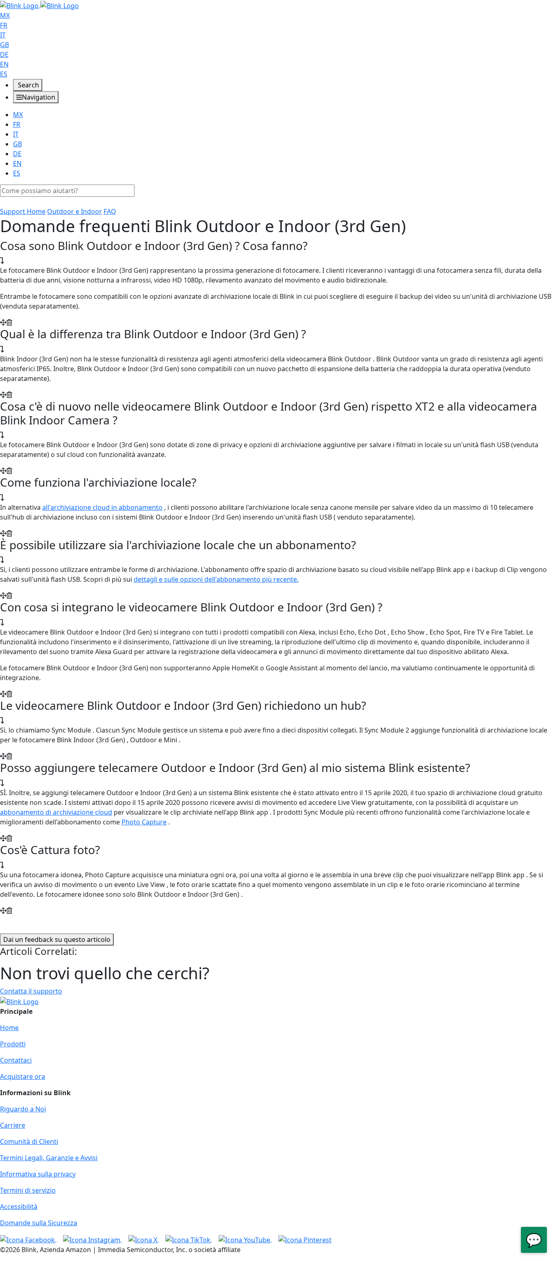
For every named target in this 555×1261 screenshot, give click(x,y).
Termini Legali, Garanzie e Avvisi (49, 1157)
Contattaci (16, 1060)
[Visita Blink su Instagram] (92, 1239)
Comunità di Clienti (29, 1141)
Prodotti (13, 1043)
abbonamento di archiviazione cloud (56, 812)
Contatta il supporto (31, 991)
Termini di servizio (28, 1190)
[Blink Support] (39, 4)
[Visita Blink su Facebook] (28, 1239)
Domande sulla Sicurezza (38, 1222)
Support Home (23, 211)
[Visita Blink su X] (143, 1239)
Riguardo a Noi (23, 1108)
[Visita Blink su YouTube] (245, 1239)
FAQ (110, 211)
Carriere (12, 1125)
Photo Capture (144, 821)
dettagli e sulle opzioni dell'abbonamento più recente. (216, 579)
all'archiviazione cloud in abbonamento (102, 507)
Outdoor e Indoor (74, 211)
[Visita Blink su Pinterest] (305, 1239)
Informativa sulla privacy (38, 1174)
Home (9, 1027)
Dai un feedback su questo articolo (57, 939)
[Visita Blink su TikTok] (188, 1239)
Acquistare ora (22, 1076)
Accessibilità (18, 1206)
